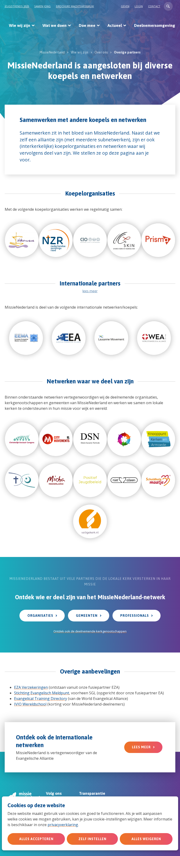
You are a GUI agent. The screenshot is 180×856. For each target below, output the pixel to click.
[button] (168, 6)
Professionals (134, 615)
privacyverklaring (63, 824)
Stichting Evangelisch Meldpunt (41, 693)
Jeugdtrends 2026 (17, 6)
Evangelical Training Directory (40, 698)
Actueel (115, 25)
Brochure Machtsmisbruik (75, 6)
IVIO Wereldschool (30, 704)
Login (139, 6)
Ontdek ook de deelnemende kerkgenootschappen (90, 631)
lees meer (90, 291)
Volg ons (54, 793)
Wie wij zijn (19, 25)
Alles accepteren (36, 839)
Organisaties (40, 615)
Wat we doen (54, 25)
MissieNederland (52, 52)
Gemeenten (87, 615)
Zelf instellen (92, 839)
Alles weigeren (146, 839)
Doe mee (87, 25)
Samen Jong (42, 6)
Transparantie (92, 793)
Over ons (101, 52)
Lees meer (141, 747)
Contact (154, 6)
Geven (125, 6)
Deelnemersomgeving (154, 25)
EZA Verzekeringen (31, 687)
